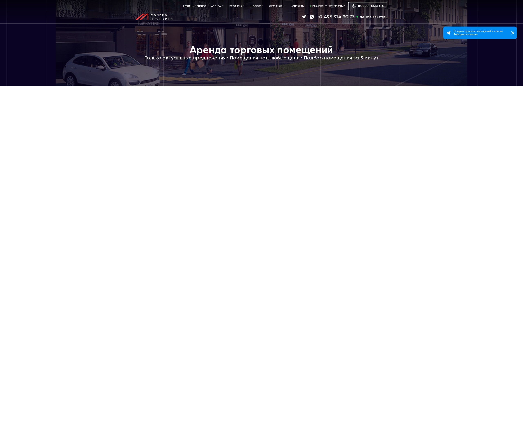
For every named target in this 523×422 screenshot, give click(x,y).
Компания (275, 6)
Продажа (235, 6)
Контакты (297, 6)
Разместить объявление (328, 6)
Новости (257, 6)
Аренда (216, 6)
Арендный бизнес (194, 6)
